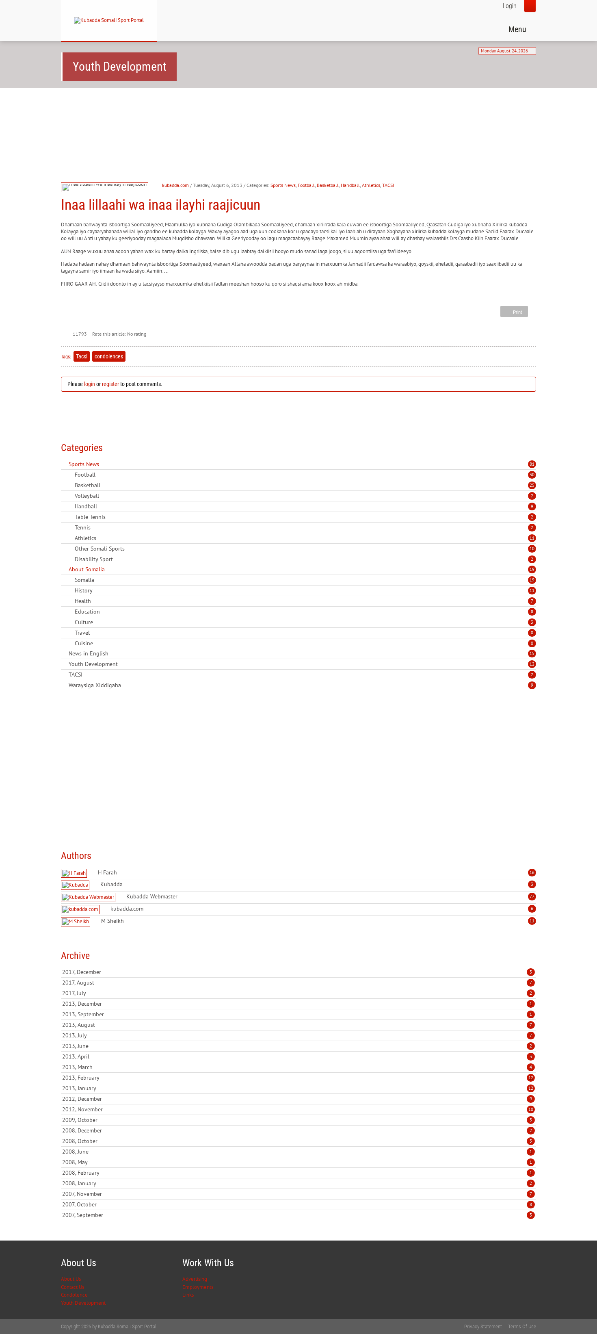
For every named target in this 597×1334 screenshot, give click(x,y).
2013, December (297, 1003)
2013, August (297, 1024)
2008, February (297, 1172)
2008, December (297, 1130)
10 (532, 548)
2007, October (297, 1204)
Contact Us (72, 1287)
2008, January (297, 1183)
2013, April (297, 1056)
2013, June (297, 1046)
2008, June (297, 1151)
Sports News (283, 185)
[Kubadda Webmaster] (89, 897)
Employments (197, 1287)
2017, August (297, 982)
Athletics (371, 185)
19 (532, 569)
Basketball (328, 185)
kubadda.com (175, 185)
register (110, 384)
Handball (350, 185)
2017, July (297, 993)
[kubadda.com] (81, 909)
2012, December (297, 1098)
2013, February (297, 1077)
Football (306, 185)
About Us (71, 1278)
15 (532, 653)
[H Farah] (75, 873)
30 (532, 474)
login (89, 384)
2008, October (297, 1141)
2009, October (297, 1120)
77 (532, 896)
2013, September (297, 1014)
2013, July (297, 1035)
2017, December (297, 972)
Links (188, 1294)
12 (532, 664)
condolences (109, 356)
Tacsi (81, 356)
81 (532, 464)
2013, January (297, 1088)
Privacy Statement (483, 1326)
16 (532, 872)
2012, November (297, 1109)
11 (532, 538)
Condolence (74, 1294)
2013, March (297, 1067)
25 (532, 485)
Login (510, 6)
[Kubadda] (76, 885)
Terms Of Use (522, 1326)
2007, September (297, 1215)
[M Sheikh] (76, 921)
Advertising (194, 1278)
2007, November (297, 1193)
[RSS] (64, 464)
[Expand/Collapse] (104, 464)
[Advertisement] (209, 118)
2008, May (297, 1162)
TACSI (388, 185)
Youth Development (83, 1302)
